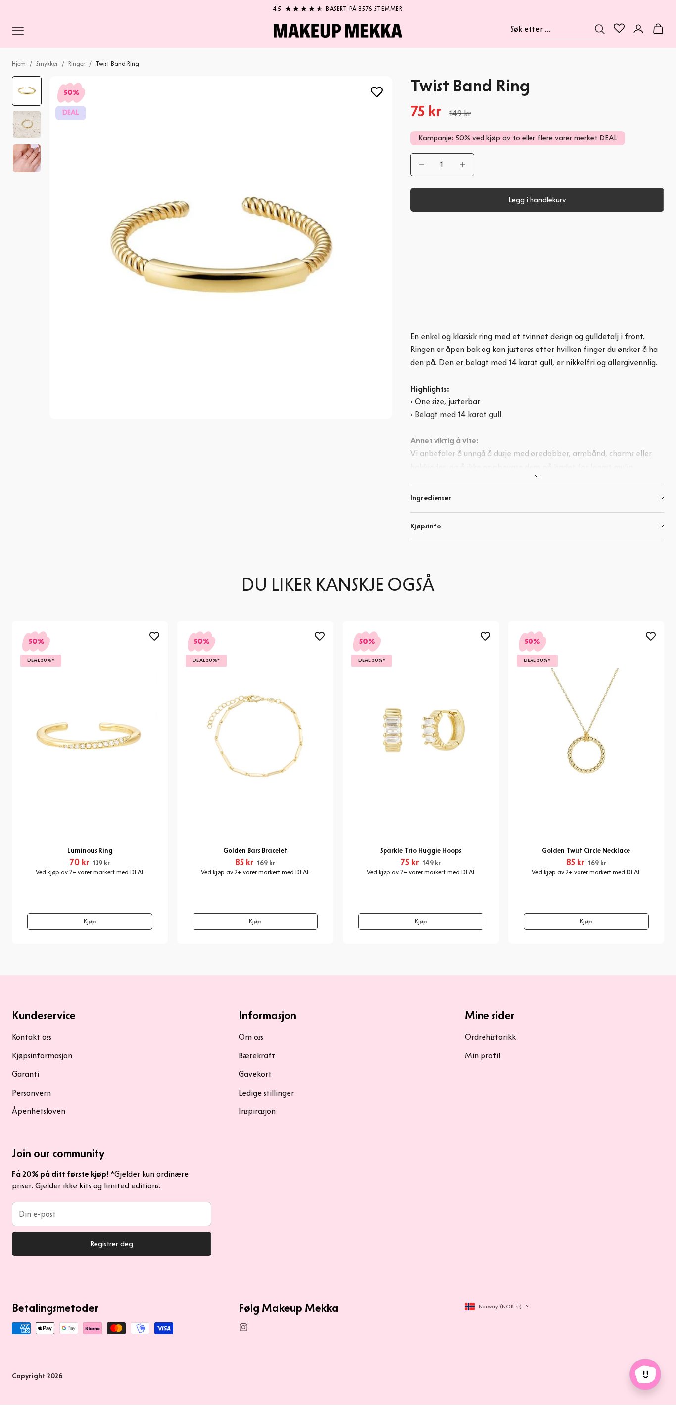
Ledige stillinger (266, 1093)
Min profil (482, 1055)
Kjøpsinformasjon (42, 1055)
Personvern (31, 1093)
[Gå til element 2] (27, 124)
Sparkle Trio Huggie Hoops (420, 850)
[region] (338, 7)
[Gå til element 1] (27, 91)
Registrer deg (111, 1243)
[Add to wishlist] (376, 92)
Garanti (25, 1074)
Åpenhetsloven (38, 1111)
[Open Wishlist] (619, 28)
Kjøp (90, 921)
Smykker (47, 63)
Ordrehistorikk (490, 1037)
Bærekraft (257, 1055)
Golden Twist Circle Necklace (586, 850)
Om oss (251, 1037)
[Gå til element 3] (27, 158)
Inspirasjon (257, 1111)
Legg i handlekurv (537, 199)
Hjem (19, 63)
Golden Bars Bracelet (255, 850)
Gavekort (255, 1074)
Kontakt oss (31, 1037)
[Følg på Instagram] (243, 1327)
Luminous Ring (90, 850)
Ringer (76, 63)
